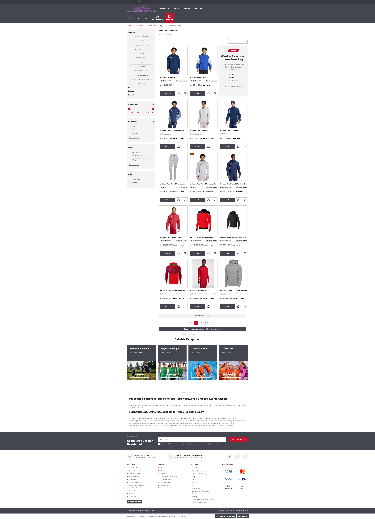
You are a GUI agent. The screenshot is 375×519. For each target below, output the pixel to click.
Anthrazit (139, 153)
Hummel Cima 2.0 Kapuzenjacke (233, 290)
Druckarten (164, 485)
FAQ (239, 2)
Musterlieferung (166, 482)
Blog (233, 2)
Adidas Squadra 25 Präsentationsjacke (198, 78)
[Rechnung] (228, 487)
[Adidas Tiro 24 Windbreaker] (173, 220)
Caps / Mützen (134, 477)
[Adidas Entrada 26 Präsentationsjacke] (173, 60)
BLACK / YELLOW (140, 156)
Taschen (142, 66)
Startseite (130, 26)
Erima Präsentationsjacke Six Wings (172, 291)
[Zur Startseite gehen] (141, 8)
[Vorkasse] (242, 487)
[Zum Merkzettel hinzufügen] (185, 93)
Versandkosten (166, 479)
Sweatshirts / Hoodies (136, 471)
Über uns (225, 2)
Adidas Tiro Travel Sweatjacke (203, 184)
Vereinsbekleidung (141, 36)
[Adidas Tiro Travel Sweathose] (173, 166)
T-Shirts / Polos (134, 468)
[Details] (178, 93)
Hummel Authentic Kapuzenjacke (198, 291)
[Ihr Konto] (137, 18)
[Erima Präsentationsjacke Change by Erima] (203, 220)
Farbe (130, 147)
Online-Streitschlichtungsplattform (203, 500)
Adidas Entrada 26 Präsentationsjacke (168, 78)
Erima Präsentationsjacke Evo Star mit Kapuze (233, 237)
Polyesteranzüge (141, 49)
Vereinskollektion (167, 471)
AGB (208, 444)
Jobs (193, 494)
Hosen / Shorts (134, 491)
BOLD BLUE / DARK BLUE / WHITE (143, 159)
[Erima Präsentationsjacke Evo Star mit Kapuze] (233, 220)
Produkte (131, 464)
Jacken (141, 53)
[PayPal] (228, 479)
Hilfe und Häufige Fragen (200, 474)
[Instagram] (229, 456)
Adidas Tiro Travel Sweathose (173, 184)
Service (161, 464)
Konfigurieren (243, 516)
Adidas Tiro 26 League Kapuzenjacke (200, 131)
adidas (134, 127)
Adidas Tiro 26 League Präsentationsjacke (229, 131)
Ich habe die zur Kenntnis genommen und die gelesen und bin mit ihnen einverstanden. (198, 444)
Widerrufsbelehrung (167, 488)
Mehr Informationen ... (179, 516)
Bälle (142, 62)
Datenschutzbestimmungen (177, 444)
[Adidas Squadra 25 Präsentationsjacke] (203, 60)
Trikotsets (141, 41)
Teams (130, 87)
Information (194, 464)
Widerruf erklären (134, 501)
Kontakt (246, 2)
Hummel (135, 133)
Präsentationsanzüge (142, 45)
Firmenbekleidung (141, 75)
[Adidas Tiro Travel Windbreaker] (233, 166)
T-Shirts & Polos (141, 58)
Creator (131, 91)
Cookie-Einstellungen (199, 471)
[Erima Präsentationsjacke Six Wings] (173, 273)
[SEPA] (242, 479)
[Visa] (228, 471)
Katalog (194, 497)
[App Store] (245, 456)
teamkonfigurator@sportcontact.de (158, 2)
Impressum (195, 482)
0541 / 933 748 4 (141, 2)
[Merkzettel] (146, 18)
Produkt (131, 33)
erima (134, 130)
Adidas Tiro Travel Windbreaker (233, 184)
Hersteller (132, 122)
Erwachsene (136, 179)
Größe (130, 174)
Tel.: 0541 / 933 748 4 (142, 455)
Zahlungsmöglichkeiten (169, 477)
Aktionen (141, 83)
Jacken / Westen (135, 474)
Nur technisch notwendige (226, 516)
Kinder (134, 183)
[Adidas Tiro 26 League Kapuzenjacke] (203, 113)
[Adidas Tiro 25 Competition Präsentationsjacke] (173, 113)
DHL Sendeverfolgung (199, 502)
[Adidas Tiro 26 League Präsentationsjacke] (233, 113)
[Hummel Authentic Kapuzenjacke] (203, 273)
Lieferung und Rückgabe (200, 491)
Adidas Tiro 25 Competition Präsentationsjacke (172, 131)
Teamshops (133, 95)
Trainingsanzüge (135, 482)
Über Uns (195, 468)
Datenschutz (196, 488)
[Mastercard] (242, 471)
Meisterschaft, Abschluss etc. (142, 79)
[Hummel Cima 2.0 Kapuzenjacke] (233, 273)
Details (168, 93)
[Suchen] (129, 18)
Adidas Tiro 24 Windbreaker (172, 237)
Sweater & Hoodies (141, 71)
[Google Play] (237, 456)
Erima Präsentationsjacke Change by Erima (201, 237)
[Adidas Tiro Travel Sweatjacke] (203, 166)
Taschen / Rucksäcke (136, 488)
